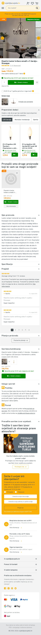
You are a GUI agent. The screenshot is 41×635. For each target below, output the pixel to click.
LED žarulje (7, 120)
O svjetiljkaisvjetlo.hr (12, 559)
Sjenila (35, 120)
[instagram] (9, 588)
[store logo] (11, 3)
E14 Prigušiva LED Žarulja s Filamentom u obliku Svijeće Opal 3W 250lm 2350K (10, 146)
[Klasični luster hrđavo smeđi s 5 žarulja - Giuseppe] (5, 362)
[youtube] (16, 588)
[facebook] (5, 588)
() (15, 65)
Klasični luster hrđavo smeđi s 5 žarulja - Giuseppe (20, 352)
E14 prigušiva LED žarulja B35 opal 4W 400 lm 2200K (29, 146)
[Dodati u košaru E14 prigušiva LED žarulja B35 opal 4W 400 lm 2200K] (34, 155)
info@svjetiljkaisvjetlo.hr (26, 413)
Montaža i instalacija (22, 120)
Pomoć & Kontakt (10, 564)
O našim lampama (10, 570)
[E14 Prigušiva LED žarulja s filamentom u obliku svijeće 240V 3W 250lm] (14, 362)
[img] (20, 38)
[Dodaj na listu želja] (37, 82)
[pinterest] (12, 588)
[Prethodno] (2, 38)
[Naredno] (38, 38)
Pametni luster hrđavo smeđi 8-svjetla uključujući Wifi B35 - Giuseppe (11, 192)
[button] (20, 15)
